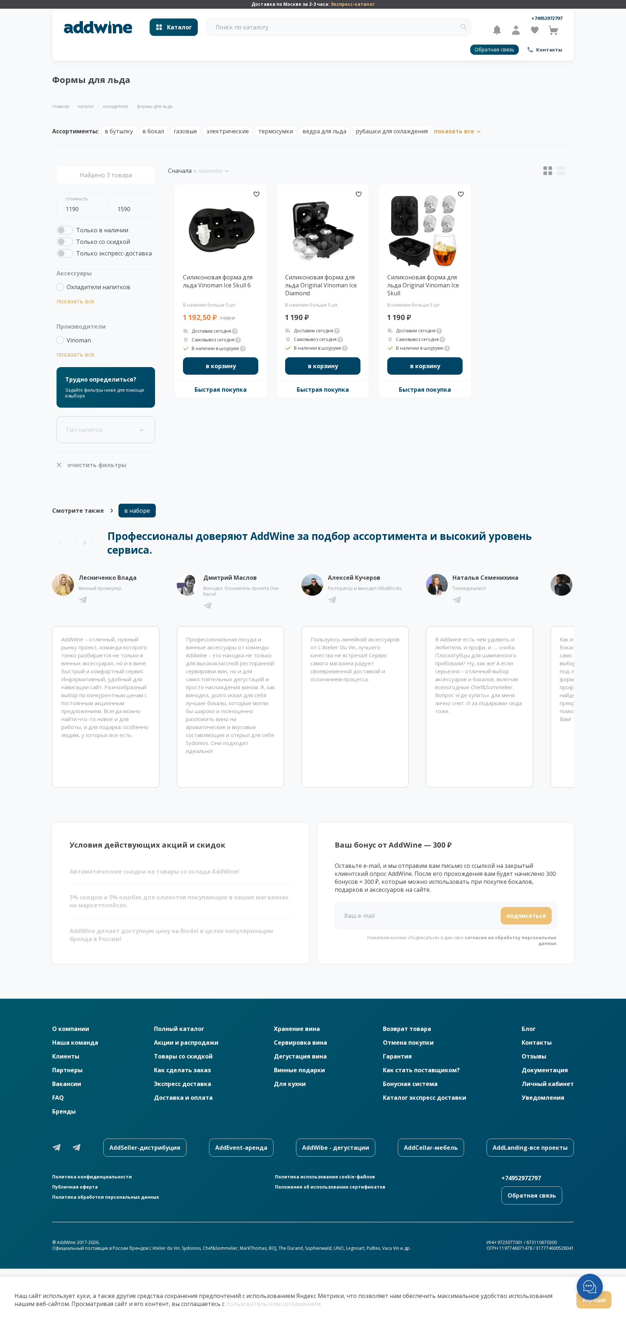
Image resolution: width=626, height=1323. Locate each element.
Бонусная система (410, 1084)
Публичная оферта (75, 1187)
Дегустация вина (300, 1056)
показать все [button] (75, 301)
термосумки (275, 131)
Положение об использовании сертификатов (330, 1187)
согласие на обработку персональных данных (510, 941)
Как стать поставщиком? (421, 1070)
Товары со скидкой (183, 1056)
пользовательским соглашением (273, 1304)
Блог (529, 1029)
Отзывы (534, 1056)
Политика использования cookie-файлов (325, 1177)
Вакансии (66, 1084)
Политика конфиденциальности (92, 1177)
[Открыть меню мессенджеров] (590, 1287)
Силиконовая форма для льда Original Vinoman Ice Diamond (321, 285)
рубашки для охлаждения (392, 131)
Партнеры (67, 1070)
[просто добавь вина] (98, 27)
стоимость (77, 199)
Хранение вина (297, 1029)
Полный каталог (179, 1029)
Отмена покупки (408, 1043)
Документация (545, 1070)
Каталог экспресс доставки (424, 1098)
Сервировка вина (300, 1043)
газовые (185, 131)
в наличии (207, 171)
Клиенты (65, 1056)
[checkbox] (92, 230)
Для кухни (290, 1084)
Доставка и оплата (183, 1098)
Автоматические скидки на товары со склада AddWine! (154, 871)
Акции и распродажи (186, 1043)
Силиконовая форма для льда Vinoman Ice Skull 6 (218, 281)
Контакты (537, 1043)
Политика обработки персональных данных (105, 1197)
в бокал (153, 131)
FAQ (58, 1098)
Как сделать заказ (182, 1070)
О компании (70, 1029)
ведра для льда (324, 131)
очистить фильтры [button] (96, 465)
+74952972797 (546, 18)
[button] (463, 27)
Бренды (64, 1111)
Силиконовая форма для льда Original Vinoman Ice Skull (423, 285)
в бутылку (119, 131)
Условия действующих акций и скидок (147, 845)
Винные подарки (299, 1070)
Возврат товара (407, 1029)
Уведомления (543, 1098)
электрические (227, 131)
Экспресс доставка (182, 1084)
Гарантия (397, 1056)
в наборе (137, 511)
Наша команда (75, 1043)
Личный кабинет (548, 1084)
